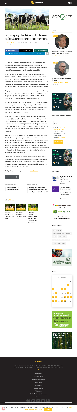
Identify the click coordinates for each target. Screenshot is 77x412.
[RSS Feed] (48, 400)
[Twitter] (33, 400)
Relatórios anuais (38, 376)
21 (65, 297)
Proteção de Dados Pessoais (38, 394)
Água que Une (61, 243)
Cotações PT (9, 209)
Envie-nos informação (38, 379)
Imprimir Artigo (10, 177)
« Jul (54, 277)
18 (56, 297)
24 (53, 301)
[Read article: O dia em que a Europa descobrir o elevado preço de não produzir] (62, 41)
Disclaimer (38, 397)
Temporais (66, 240)
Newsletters (38, 385)
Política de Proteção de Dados (59, 129)
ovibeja (54, 237)
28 (65, 301)
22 (67, 297)
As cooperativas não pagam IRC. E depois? (61, 79)
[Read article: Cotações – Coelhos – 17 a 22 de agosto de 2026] (10, 207)
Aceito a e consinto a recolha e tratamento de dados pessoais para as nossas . (59, 132)
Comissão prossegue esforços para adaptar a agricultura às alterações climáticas (66, 178)
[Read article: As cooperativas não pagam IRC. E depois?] (62, 68)
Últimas (37, 43)
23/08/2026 (65, 56)
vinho (54, 243)
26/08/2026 (8, 221)
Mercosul (68, 233)
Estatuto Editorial (38, 388)
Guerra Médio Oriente (58, 233)
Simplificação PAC (57, 240)
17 (53, 297)
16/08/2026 (55, 84)
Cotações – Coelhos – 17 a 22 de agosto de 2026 (9, 215)
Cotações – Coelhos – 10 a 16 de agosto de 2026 (21, 215)
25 (56, 301)
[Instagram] (43, 400)
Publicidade (38, 382)
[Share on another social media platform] (47, 53)
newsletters (61, 137)
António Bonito (57, 56)
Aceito (48, 410)
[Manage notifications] (3, 408)
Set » (69, 277)
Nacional (32, 43)
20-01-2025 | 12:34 (22, 43)
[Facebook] (28, 400)
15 (67, 293)
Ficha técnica (38, 391)
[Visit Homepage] (37, 3)
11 (56, 293)
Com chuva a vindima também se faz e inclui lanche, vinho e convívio (32, 216)
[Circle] (38, 400)
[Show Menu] (5, 3)
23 (70, 297)
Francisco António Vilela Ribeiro (61, 82)
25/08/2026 (63, 183)
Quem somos (38, 374)
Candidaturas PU (57, 230)
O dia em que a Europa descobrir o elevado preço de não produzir (62, 52)
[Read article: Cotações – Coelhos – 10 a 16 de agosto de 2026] (21, 207)
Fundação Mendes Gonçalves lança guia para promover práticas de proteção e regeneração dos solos (66, 191)
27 (62, 301)
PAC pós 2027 (62, 237)
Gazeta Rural (10, 43)
